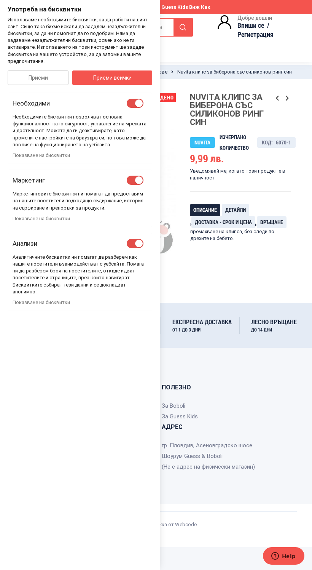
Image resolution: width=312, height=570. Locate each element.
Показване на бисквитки (41, 155)
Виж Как (199, 7)
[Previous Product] (277, 98)
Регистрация (255, 34)
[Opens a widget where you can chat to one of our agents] (283, 556)
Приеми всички (112, 78)
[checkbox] (135, 103)
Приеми (38, 78)
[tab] (205, 210)
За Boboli (173, 405)
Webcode (186, 524)
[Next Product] (287, 98)
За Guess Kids (180, 416)
